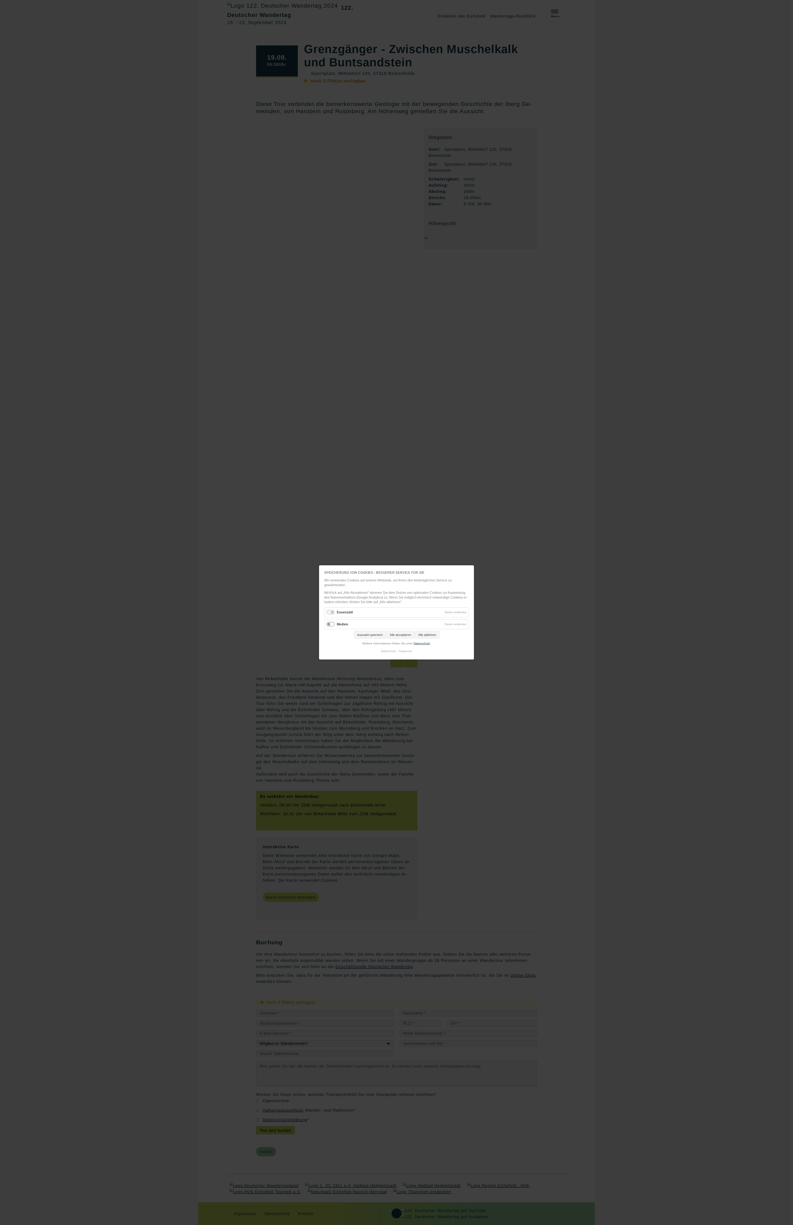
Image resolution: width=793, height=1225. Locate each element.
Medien (342, 624)
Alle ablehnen (427, 635)
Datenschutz (422, 643)
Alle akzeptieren (400, 635)
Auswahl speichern (370, 635)
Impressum (405, 651)
